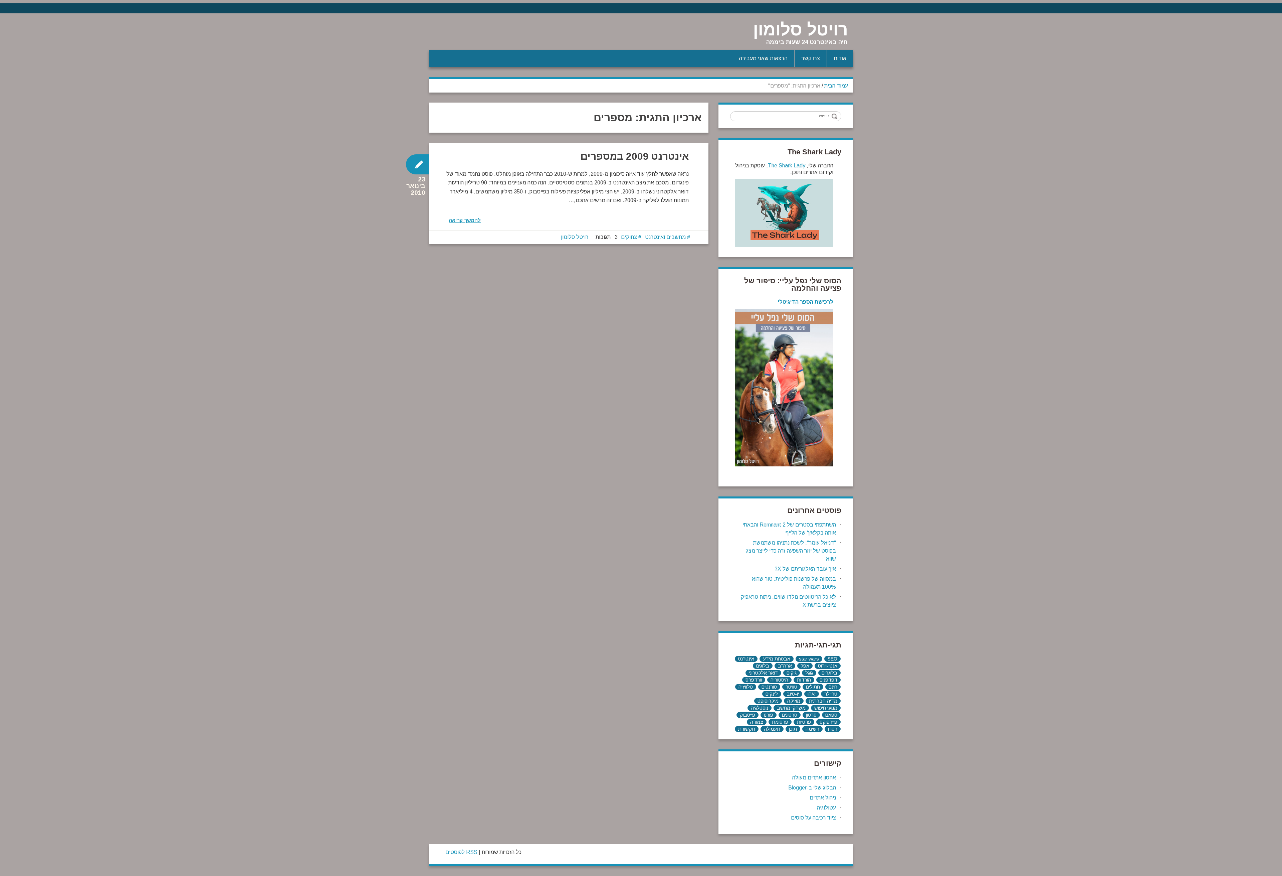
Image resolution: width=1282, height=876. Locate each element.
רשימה (812, 729)
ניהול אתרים (823, 797)
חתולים (813, 687)
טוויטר (791, 687)
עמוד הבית (836, 86)
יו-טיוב (793, 694)
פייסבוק (747, 715)
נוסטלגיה (759, 708)
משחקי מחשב (791, 708)
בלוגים (762, 666)
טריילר (830, 694)
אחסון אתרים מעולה (814, 777)
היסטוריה (779, 680)
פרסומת (780, 722)
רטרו (832, 729)
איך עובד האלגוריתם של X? (805, 569)
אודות (840, 58)
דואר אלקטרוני (763, 673)
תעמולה (772, 729)
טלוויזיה (745, 687)
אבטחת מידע (776, 659)
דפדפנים (828, 680)
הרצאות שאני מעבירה (763, 58)
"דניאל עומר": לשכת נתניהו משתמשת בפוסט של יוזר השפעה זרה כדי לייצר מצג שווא (791, 551)
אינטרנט (746, 659)
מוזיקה (793, 701)
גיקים (792, 673)
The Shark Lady (786, 165)
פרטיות (804, 722)
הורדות (804, 680)
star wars (809, 659)
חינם (833, 687)
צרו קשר (810, 58)
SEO (832, 659)
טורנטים (769, 687)
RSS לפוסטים (461, 852)
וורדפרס (753, 680)
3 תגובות (607, 237)
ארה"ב (785, 666)
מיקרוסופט (768, 701)
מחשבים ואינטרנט (665, 237)
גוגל (809, 673)
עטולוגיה (826, 808)
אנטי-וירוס (827, 666)
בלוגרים (829, 673)
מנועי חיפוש (825, 708)
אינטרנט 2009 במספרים (634, 156)
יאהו (812, 694)
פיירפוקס (828, 722)
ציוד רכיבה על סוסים (813, 818)
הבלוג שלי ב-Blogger (812, 787)
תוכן (793, 729)
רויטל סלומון (800, 30)
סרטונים (789, 715)
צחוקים (629, 237)
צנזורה (756, 722)
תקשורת (746, 729)
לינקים (772, 694)
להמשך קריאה (465, 220)
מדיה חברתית (823, 701)
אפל (805, 666)
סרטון (811, 715)
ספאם (831, 715)
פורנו (768, 715)
